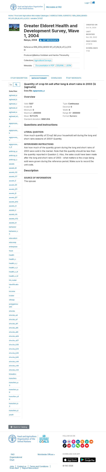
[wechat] (78, 445)
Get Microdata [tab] (74, 78)
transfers (12, 378)
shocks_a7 (13, 319)
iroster (11, 296)
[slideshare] (87, 441)
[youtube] (87, 445)
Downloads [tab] (56, 78)
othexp (12, 300)
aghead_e (13, 112)
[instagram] (73, 441)
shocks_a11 (13, 324)
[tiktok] (65, 445)
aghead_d (13, 108)
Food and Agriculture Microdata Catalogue (32, 16)
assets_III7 (13, 197)
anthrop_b (13, 155)
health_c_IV (13, 276)
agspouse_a (39, 91)
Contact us (21, 466)
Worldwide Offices (45, 454)
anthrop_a (13, 151)
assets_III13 (13, 202)
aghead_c (13, 104)
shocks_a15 (13, 328)
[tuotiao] (69, 445)
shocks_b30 (14, 345)
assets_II (12, 181)
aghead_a (13, 95)
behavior (12, 227)
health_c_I (13, 263)
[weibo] (82, 445)
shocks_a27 (14, 340)
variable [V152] (37, 18)
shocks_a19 (13, 332)
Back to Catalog (20, 427)
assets (11, 164)
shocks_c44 (14, 361)
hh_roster (13, 280)
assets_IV (13, 206)
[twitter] (73, 445)
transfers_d (13, 410)
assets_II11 (13, 189)
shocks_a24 (14, 336)
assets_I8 (13, 168)
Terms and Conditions (39, 466)
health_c (12, 259)
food (11, 251)
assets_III (12, 193)
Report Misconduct (30, 468)
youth (11, 415)
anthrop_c (13, 160)
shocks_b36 (14, 353)
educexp (12, 242)
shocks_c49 (14, 366)
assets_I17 (13, 176)
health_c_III (13, 272)
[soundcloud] (91, 441)
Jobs (12, 466)
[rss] (82, 441)
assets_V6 (13, 214)
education (13, 238)
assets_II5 (13, 185)
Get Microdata (50, 40)
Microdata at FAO (54, 7)
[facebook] (65, 441)
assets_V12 (13, 219)
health (11, 255)
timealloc (12, 374)
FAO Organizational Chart (16, 457)
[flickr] (69, 441)
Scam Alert (14, 468)
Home (10, 16)
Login (87, 3)
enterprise (13, 247)
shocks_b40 (14, 357)
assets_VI (13, 223)
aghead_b (13, 99)
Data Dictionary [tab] (39, 78)
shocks (12, 311)
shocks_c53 (14, 370)
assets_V (12, 210)
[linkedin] (78, 441)
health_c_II (13, 268)
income (12, 291)
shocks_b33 (14, 349)
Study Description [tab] (19, 78)
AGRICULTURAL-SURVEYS (60, 16)
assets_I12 (13, 172)
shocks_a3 (13, 315)
